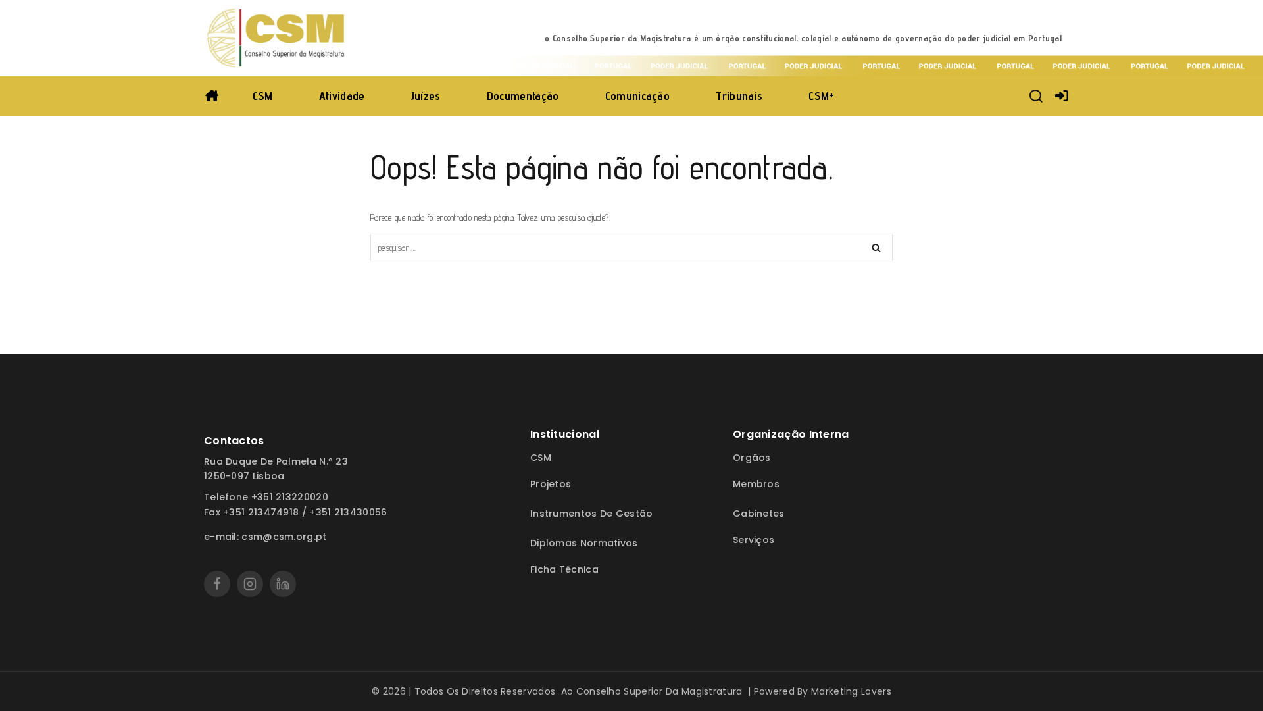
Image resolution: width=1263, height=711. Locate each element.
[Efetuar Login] (1062, 96)
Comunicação (637, 96)
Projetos (550, 483)
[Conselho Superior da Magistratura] (277, 38)
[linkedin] (283, 584)
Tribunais (739, 96)
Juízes (426, 96)
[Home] (212, 96)
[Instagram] (250, 584)
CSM (263, 96)
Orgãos (752, 457)
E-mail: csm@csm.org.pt (265, 536)
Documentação (523, 96)
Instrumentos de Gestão (591, 513)
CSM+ (821, 96)
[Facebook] (217, 584)
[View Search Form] (1036, 96)
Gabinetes (759, 513)
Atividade (342, 96)
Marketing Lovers (851, 691)
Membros (756, 483)
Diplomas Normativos (584, 543)
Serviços (753, 539)
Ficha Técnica (564, 569)
